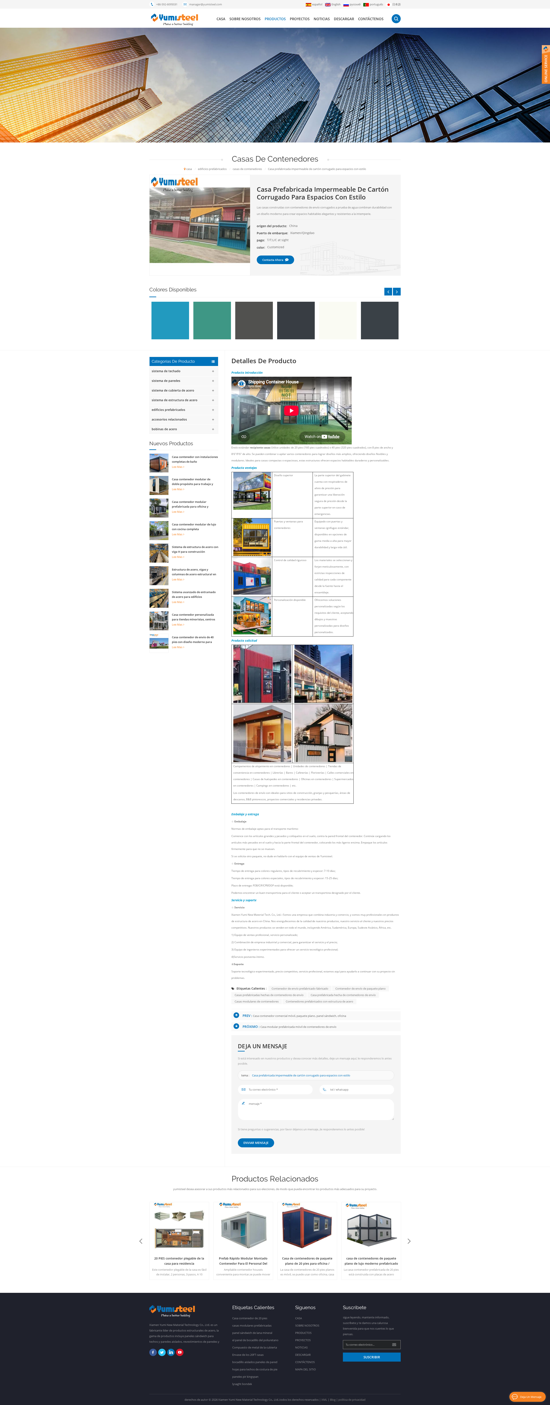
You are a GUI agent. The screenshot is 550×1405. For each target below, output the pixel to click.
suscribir (372, 1357)
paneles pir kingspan (245, 1377)
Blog (333, 1400)
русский (355, 4)
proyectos (300, 19)
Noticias (322, 19)
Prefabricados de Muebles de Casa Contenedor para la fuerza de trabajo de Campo (371, 1261)
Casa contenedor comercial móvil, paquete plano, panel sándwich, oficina (299, 1016)
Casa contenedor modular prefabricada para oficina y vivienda (190, 504)
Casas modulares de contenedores (257, 1001)
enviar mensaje (256, 1143)
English (336, 4)
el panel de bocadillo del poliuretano (255, 1340)
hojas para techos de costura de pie (254, 1369)
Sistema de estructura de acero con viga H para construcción (195, 549)
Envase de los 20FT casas (248, 1355)
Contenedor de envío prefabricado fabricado (300, 988)
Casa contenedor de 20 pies (249, 1318)
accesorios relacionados (169, 419)
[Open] (546, 64)
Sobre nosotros (245, 19)
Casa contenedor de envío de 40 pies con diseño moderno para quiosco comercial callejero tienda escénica (194, 639)
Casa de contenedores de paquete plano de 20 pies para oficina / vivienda (243, 1261)
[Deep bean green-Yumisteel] (169, 320)
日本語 (396, 4)
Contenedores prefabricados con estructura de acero (319, 1001)
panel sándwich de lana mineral (252, 1333)
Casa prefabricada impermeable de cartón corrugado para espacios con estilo (301, 1075)
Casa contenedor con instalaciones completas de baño (195, 459)
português (376, 4)
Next (397, 291)
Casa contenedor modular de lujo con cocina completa (194, 526)
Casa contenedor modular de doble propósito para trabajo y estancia (192, 481)
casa (221, 19)
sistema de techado (166, 371)
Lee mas (177, 467)
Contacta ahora (272, 260)
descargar (344, 19)
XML (324, 1400)
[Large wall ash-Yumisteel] (337, 320)
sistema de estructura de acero (174, 400)
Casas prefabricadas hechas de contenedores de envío (269, 995)
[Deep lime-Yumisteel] (211, 320)
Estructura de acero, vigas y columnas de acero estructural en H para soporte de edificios (194, 572)
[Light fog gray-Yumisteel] (379, 320)
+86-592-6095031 (166, 4)
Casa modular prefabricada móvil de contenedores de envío (298, 1027)
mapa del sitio (305, 1369)
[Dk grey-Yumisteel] (253, 320)
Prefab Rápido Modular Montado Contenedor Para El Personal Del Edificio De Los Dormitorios (179, 1261)
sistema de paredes (166, 381)
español (317, 4)
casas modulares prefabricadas (252, 1325)
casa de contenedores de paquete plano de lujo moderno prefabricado (307, 1261)
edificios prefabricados (168, 410)
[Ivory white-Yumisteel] (295, 320)
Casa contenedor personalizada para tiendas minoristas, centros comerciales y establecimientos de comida (194, 617)
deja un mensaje (530, 1397)
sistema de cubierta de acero (173, 390)
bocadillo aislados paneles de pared (254, 1362)
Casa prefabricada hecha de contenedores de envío (343, 995)
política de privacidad (351, 1400)
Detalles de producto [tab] (263, 361)
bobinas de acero (164, 429)
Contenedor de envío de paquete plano (360, 988)
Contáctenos (370, 19)
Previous (388, 291)
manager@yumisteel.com (205, 4)
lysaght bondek (242, 1384)
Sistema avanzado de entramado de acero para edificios (194, 594)
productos (275, 19)
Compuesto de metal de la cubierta (254, 1347)
